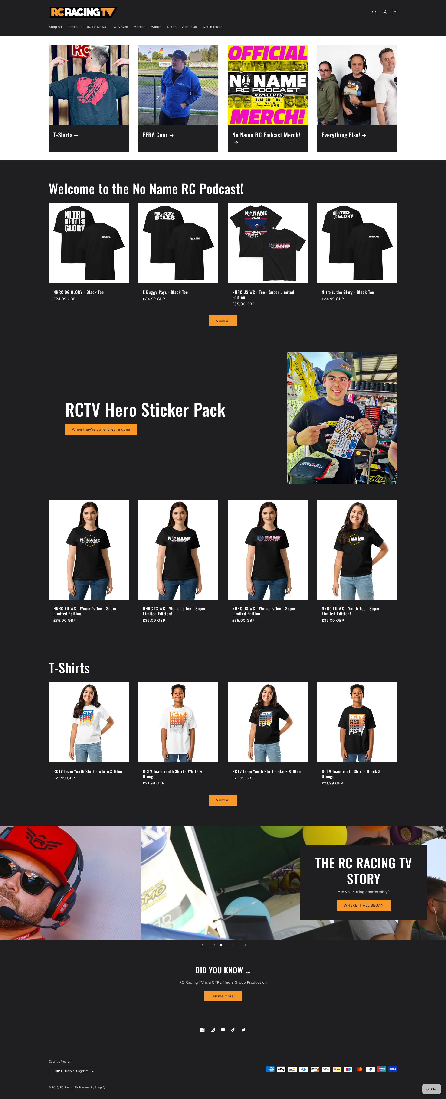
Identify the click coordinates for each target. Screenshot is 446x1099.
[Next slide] (232, 945)
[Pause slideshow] (244, 945)
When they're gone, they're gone (101, 429)
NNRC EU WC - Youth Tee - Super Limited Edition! (351, 611)
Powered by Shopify (92, 1087)
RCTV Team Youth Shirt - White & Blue (87, 771)
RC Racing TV (69, 1087)
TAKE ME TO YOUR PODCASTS (223, 913)
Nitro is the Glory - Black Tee (348, 292)
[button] (74, 27)
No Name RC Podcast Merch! (266, 135)
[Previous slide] (202, 945)
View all (223, 321)
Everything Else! (341, 134)
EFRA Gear (155, 134)
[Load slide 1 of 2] (213, 945)
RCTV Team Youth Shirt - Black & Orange (351, 774)
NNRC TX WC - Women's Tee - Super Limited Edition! (174, 611)
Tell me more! (223, 996)
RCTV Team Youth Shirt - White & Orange (172, 774)
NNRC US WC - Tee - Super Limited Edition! (263, 294)
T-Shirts (62, 134)
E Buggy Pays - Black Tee (165, 292)
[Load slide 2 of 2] (220, 945)
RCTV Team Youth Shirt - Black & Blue (266, 771)
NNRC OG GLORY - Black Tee (78, 292)
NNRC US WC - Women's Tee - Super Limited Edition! (264, 611)
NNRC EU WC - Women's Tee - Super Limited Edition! (85, 611)
